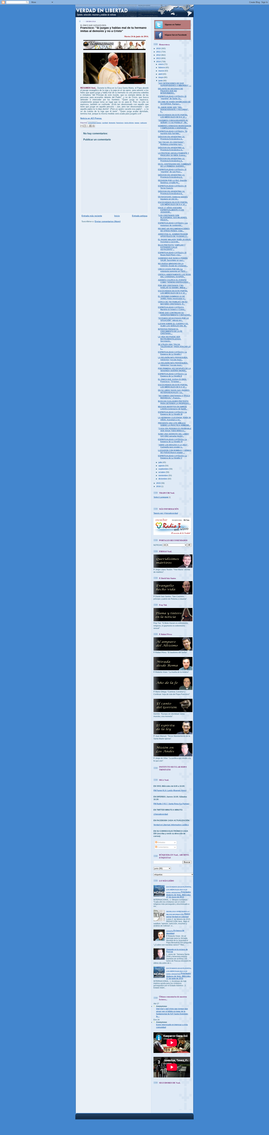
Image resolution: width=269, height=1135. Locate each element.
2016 (158, 486)
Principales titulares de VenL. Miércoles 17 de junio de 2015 (178, 973)
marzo (161, 71)
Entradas (161, 842)
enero (161, 64)
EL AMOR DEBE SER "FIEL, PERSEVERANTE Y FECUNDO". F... (173, 109)
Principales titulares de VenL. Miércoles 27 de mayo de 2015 (178, 892)
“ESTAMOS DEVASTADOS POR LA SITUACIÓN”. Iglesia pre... (173, 319)
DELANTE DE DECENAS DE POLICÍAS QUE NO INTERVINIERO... (170, 91)
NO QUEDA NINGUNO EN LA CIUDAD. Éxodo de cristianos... (173, 265)
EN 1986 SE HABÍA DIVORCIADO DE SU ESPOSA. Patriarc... (174, 103)
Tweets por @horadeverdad (165, 513)
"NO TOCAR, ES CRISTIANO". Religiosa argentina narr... (171, 143)
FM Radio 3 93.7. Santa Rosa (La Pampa (171, 804)
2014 (158, 62)
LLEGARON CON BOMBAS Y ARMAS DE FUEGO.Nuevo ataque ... (174, 451)
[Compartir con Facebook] (90, 125)
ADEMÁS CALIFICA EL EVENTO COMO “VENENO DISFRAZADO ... (174, 281)
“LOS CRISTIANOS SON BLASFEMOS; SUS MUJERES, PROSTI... (172, 217)
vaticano (143, 123)
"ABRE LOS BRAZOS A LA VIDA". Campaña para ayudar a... (173, 446)
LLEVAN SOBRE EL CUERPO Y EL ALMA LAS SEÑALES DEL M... (173, 325)
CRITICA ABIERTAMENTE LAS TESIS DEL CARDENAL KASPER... (174, 275)
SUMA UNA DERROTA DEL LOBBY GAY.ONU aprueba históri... (173, 435)
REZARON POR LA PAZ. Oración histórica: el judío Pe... (172, 181)
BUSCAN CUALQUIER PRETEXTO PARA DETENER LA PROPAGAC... (174, 402)
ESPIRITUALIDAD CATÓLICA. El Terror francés (172, 187)
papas (137, 123)
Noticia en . (91, 118)
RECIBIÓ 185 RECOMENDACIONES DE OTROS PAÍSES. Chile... (174, 230)
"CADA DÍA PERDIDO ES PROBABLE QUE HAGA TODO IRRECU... (174, 429)
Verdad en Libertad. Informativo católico (171, 825)
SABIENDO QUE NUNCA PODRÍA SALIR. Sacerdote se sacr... (173, 259)
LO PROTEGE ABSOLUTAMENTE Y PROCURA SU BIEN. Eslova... (173, 154)
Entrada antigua (139, 216)
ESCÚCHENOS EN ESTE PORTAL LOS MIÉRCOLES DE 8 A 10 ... (173, 116)
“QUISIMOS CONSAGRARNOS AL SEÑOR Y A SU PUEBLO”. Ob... (173, 121)
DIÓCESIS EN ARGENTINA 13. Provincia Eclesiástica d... (171, 176)
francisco (119, 123)
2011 (158, 52)
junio (160, 81)
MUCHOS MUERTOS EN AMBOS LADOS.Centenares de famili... (172, 408)
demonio (112, 123)
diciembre (163, 479)
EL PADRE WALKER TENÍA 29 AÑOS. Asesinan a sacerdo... (174, 241)
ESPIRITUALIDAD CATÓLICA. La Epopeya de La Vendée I (172, 353)
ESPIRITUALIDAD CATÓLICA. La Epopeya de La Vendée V (172, 457)
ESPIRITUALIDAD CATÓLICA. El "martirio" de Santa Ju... (172, 97)
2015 (158, 483)
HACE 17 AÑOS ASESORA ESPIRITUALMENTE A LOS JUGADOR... (171, 210)
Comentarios (162, 847)
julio (160, 462)
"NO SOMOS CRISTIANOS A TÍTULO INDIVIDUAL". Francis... (174, 397)
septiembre (163, 469)
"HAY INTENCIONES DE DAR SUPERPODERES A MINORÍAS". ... (174, 84)
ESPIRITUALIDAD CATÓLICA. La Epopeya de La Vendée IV (172, 440)
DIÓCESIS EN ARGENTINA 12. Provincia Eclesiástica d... (171, 160)
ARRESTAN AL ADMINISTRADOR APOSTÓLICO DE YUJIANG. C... (173, 235)
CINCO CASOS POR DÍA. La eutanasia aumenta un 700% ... (172, 270)
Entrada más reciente (92, 216)
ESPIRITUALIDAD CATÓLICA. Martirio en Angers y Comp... (172, 308)
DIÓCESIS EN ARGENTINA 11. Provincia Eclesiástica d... (171, 149)
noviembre (163, 475)
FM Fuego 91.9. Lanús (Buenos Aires (169, 790)
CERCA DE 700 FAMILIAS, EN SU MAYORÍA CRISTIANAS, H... (172, 303)
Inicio (117, 216)
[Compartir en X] (87, 125)
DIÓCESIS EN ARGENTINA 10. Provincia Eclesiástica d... (171, 138)
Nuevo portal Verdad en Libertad (178, 914)
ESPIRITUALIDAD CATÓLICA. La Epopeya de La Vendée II (172, 375)
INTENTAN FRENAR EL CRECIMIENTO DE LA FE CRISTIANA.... (170, 331)
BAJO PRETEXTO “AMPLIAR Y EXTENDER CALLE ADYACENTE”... (171, 247)
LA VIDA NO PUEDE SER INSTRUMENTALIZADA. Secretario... (169, 339)
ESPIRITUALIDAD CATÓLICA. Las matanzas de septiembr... (173, 224)
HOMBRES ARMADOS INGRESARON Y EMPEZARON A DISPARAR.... (174, 127)
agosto (161, 466)
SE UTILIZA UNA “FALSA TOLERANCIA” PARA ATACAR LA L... (174, 346)
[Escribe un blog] (84, 125)
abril (160, 74)
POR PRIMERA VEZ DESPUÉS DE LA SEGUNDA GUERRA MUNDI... (174, 369)
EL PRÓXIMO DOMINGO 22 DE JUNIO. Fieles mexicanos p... (172, 297)
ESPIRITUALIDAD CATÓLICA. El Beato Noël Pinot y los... (172, 254)
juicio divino (129, 123)
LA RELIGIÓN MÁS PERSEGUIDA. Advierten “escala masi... (173, 358)
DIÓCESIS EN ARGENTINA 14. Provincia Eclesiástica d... (171, 192)
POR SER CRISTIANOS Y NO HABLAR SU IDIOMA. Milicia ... (172, 286)
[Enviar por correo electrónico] (81, 125)
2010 (158, 48)
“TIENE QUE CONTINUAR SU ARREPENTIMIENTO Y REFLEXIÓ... (174, 314)
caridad (105, 123)
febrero (161, 67)
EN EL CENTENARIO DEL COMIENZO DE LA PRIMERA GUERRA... (174, 165)
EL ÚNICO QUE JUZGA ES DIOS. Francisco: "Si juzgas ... (172, 380)
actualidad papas (94, 123)
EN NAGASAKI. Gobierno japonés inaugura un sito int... (173, 198)
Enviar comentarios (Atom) (107, 221)
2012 (158, 55)
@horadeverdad (160, 814)
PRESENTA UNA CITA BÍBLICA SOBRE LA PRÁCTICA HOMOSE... (174, 424)
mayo (161, 77)
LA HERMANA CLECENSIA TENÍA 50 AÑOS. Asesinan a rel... (174, 419)
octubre (162, 472)
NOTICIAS (157, 545)
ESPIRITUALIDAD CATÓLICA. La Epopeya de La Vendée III (172, 413)
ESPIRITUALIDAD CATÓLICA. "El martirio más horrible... (172, 132)
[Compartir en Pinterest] (93, 125)
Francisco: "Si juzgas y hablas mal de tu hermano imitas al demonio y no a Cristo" (113, 28)
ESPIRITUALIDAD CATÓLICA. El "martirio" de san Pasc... (172, 170)
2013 (158, 58)
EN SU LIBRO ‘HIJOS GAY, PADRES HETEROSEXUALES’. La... (173, 391)
